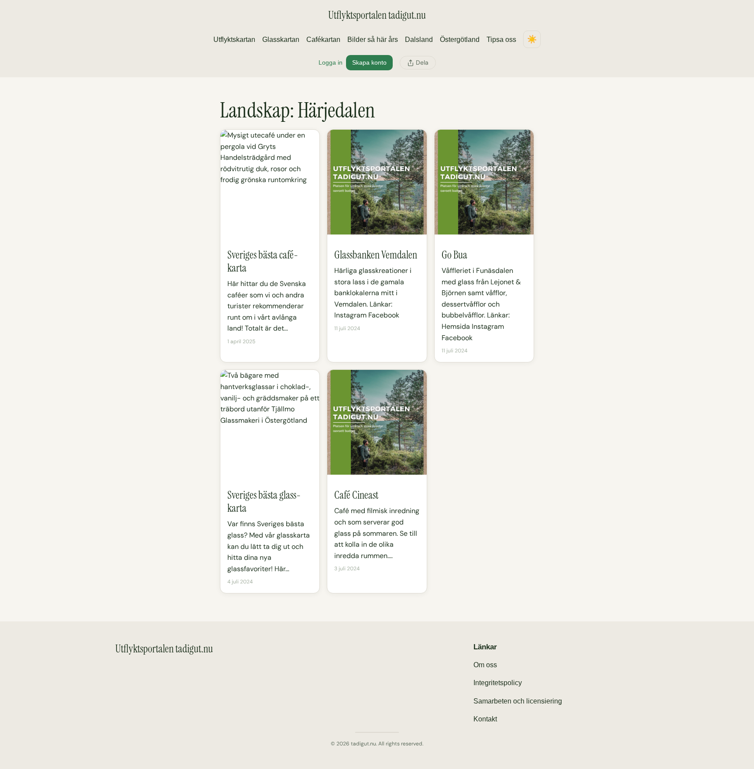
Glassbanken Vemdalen (375, 255)
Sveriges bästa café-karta (262, 261)
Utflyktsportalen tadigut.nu (377, 15)
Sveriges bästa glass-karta (264, 502)
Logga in (331, 62)
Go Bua (454, 255)
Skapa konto (369, 62)
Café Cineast (356, 495)
